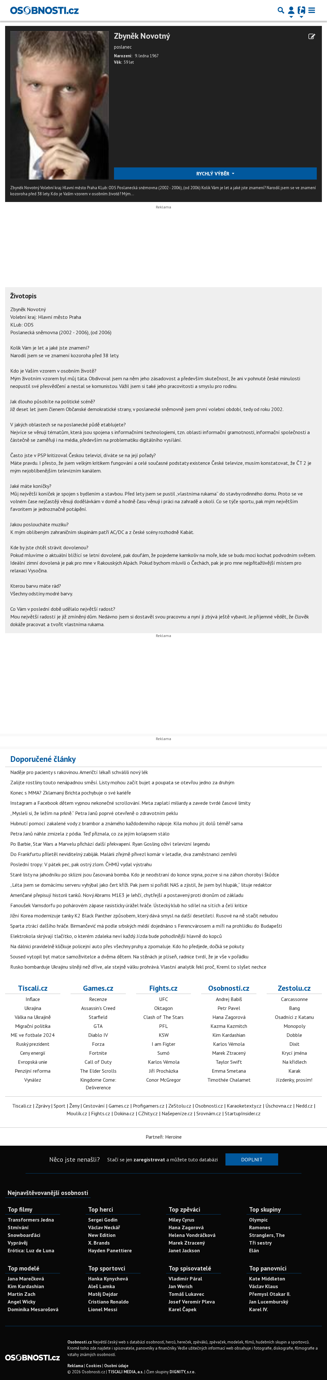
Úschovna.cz (278, 1105)
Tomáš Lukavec (186, 1294)
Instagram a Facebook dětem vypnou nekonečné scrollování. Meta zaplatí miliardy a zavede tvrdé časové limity (130, 803)
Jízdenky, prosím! (294, 1080)
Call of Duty (98, 1062)
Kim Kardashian (228, 1035)
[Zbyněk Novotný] (59, 104)
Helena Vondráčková (192, 1235)
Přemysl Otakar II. (270, 1294)
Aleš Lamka (101, 1286)
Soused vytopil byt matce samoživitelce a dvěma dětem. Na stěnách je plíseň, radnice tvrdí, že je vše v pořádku (129, 956)
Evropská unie (32, 1062)
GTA (98, 1026)
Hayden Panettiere (110, 1250)
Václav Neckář (104, 1227)
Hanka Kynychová (108, 1278)
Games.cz (98, 988)
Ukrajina (32, 1008)
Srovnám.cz (208, 1113)
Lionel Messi (102, 1309)
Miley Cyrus (181, 1219)
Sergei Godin (103, 1219)
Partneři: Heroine (164, 1137)
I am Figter (163, 1044)
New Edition (102, 1235)
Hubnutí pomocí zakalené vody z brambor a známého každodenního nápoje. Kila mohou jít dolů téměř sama (126, 823)
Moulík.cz (76, 1113)
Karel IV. (258, 1309)
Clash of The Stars (163, 1017)
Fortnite (98, 1053)
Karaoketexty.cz (244, 1105)
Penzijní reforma (32, 1071)
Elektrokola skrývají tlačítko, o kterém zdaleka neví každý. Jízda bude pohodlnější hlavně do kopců (116, 936)
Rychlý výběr (213, 173)
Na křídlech (294, 1062)
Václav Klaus (263, 1286)
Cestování (94, 1105)
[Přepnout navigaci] (291, 10)
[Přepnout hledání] (281, 10)
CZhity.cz (148, 1113)
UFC (163, 999)
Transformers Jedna (31, 1219)
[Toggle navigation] (312, 10)
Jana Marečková (26, 1278)
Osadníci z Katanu (294, 1017)
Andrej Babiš (229, 999)
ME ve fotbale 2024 (33, 1035)
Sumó (163, 1053)
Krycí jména (294, 1053)
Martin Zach (21, 1294)
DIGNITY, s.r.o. (182, 1372)
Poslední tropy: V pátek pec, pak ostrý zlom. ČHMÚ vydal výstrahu (81, 864)
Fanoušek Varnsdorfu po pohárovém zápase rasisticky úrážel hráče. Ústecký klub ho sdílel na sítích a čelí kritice (128, 905)
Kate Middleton (267, 1278)
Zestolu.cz (294, 988)
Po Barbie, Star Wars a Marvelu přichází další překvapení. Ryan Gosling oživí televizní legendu (110, 844)
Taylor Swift (229, 1062)
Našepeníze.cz (177, 1113)
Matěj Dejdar (103, 1294)
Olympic (258, 1219)
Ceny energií (32, 1053)
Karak (294, 1071)
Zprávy (42, 1105)
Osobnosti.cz (228, 988)
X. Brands (99, 1242)
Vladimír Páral (185, 1278)
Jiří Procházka (163, 1071)
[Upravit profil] (312, 36)
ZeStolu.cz (179, 1105)
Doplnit (251, 1159)
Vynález (32, 1080)
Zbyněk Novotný (142, 36)
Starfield (98, 1017)
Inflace (33, 999)
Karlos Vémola (163, 1062)
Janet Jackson (184, 1250)
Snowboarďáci (24, 1235)
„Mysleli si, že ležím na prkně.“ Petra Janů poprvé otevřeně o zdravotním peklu (94, 813)
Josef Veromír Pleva (192, 1301)
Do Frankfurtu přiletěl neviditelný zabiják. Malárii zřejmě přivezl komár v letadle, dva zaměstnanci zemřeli (123, 854)
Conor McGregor (163, 1080)
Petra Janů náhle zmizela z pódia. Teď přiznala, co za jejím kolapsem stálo (90, 833)
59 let (129, 62)
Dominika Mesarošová (33, 1309)
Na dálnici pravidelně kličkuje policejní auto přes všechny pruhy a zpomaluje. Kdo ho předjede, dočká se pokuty (127, 946)
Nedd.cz (304, 1105)
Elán (254, 1250)
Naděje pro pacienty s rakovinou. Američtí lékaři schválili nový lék (79, 772)
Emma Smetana (229, 1071)
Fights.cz (163, 988)
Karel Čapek (182, 1309)
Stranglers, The (267, 1235)
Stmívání (18, 1227)
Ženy (74, 1105)
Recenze (98, 999)
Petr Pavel (228, 1008)
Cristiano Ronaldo (108, 1301)
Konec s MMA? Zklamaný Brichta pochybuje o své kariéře (70, 792)
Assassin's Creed (98, 1008)
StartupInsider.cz (243, 1113)
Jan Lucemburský (268, 1301)
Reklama (75, 1365)
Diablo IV (98, 1035)
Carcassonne (294, 999)
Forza (98, 1044)
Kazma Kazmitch (228, 1026)
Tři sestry (260, 1242)
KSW (164, 1035)
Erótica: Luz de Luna (31, 1250)
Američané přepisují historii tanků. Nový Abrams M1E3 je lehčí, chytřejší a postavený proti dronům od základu (126, 895)
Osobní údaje (116, 1365)
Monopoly (294, 1026)
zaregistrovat (149, 1159)
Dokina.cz (124, 1113)
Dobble (294, 1035)
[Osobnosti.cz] (44, 10)
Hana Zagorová (229, 1017)
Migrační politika (32, 1026)
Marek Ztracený (229, 1053)
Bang (294, 1008)
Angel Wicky (21, 1301)
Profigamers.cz (148, 1105)
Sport (59, 1105)
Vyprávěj (17, 1242)
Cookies (93, 1365)
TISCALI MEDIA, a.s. (125, 1372)
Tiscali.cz (33, 988)
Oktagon (163, 1008)
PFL (163, 1026)
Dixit (294, 1044)
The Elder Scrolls (98, 1071)
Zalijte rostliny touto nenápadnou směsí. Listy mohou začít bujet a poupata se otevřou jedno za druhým (122, 782)
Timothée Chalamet (229, 1080)
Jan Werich (181, 1286)
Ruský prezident (32, 1044)
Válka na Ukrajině (33, 1017)
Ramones (259, 1227)
